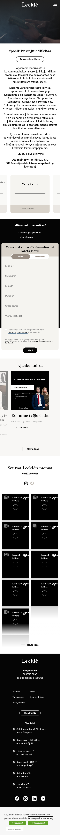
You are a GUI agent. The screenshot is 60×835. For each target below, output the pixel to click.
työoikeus (26, 421)
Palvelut (16, 691)
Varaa (20, 256)
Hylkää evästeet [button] (38, 822)
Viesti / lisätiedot (11, 313)
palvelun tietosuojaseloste (41, 341)
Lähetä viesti (39, 256)
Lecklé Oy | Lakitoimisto (21, 497)
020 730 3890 (30, 674)
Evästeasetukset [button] (14, 829)
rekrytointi (15, 421)
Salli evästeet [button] (17, 822)
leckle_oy (15, 501)
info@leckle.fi (22, 163)
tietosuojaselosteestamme (40, 818)
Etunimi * (8, 263)
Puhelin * (8, 293)
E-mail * (8, 283)
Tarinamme (18, 697)
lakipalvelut (37, 421)
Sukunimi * (9, 273)
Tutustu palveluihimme (30, 153)
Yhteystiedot (19, 702)
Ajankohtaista (37, 697)
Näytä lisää (33, 644)
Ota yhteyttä (30, 712)
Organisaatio (10, 303)
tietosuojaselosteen (18, 332)
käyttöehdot (9, 343)
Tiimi (32, 691)
